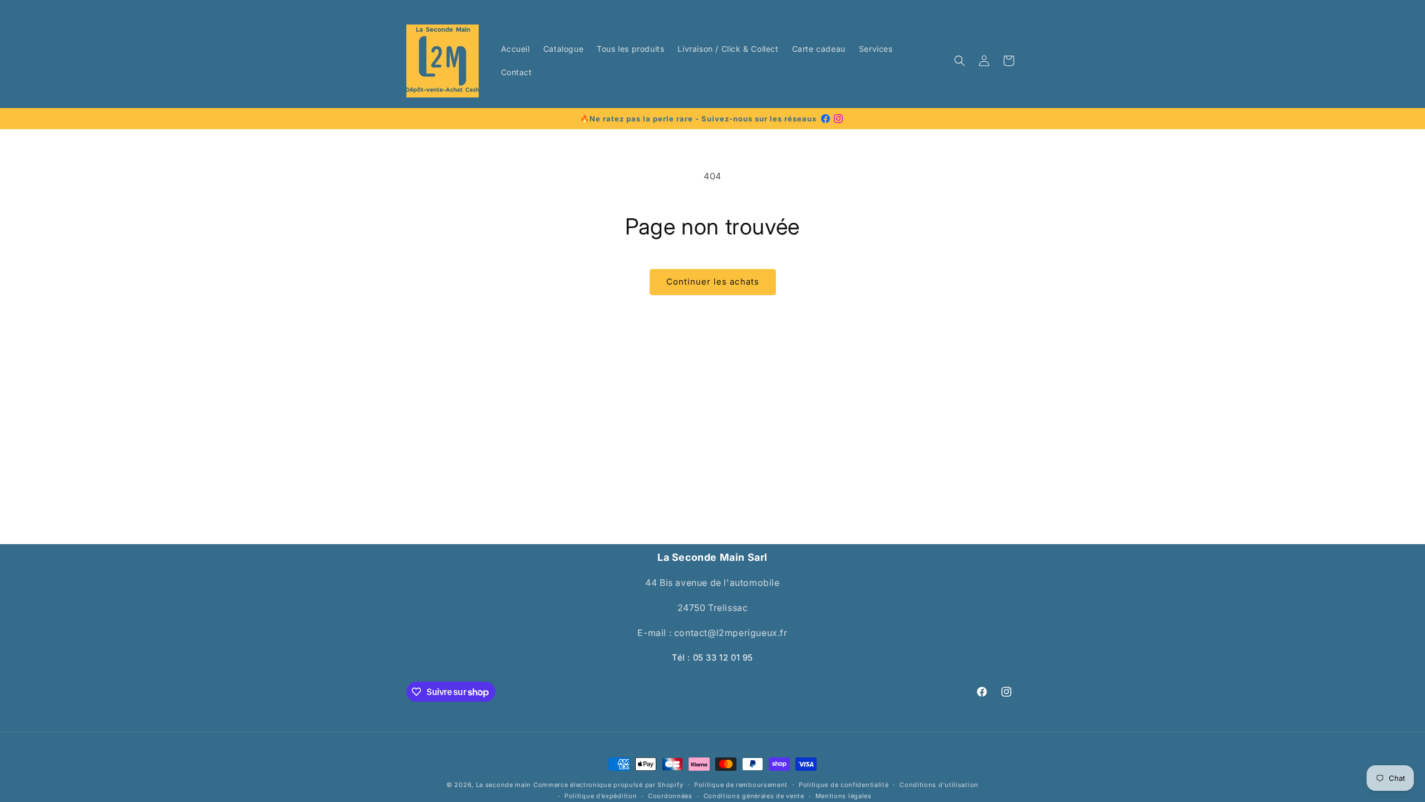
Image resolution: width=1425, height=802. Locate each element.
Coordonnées (670, 796)
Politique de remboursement (741, 785)
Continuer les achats (712, 281)
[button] (959, 60)
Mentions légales (843, 796)
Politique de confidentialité (844, 785)
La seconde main (504, 785)
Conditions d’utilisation (939, 785)
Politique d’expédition (600, 796)
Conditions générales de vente (754, 796)
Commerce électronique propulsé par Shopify (608, 785)
